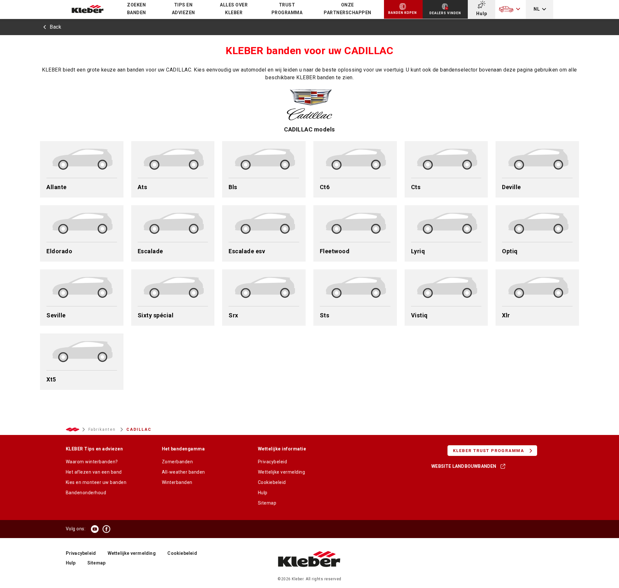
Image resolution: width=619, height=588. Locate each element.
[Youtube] (95, 529)
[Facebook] (106, 529)
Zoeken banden (136, 8)
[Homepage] (309, 573)
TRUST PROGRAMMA (287, 8)
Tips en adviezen (183, 8)
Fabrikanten (102, 429)
